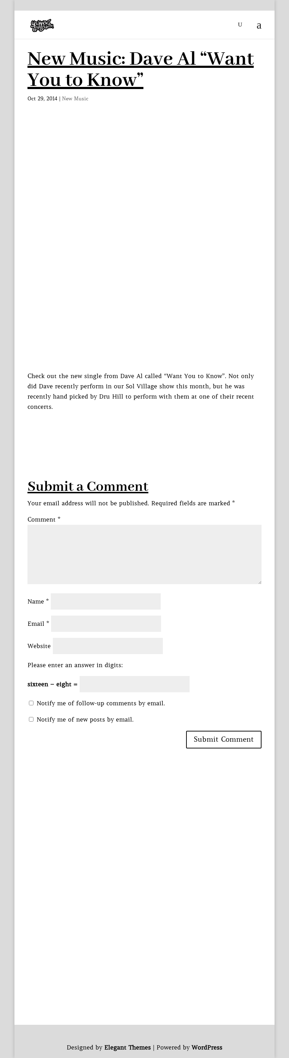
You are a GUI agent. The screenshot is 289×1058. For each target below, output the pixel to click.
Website (39, 646)
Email (38, 624)
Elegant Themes (127, 1047)
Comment (43, 519)
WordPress (207, 1047)
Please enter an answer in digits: (75, 665)
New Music (75, 98)
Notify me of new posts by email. (85, 719)
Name (38, 601)
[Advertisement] (155, 428)
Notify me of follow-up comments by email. (101, 703)
